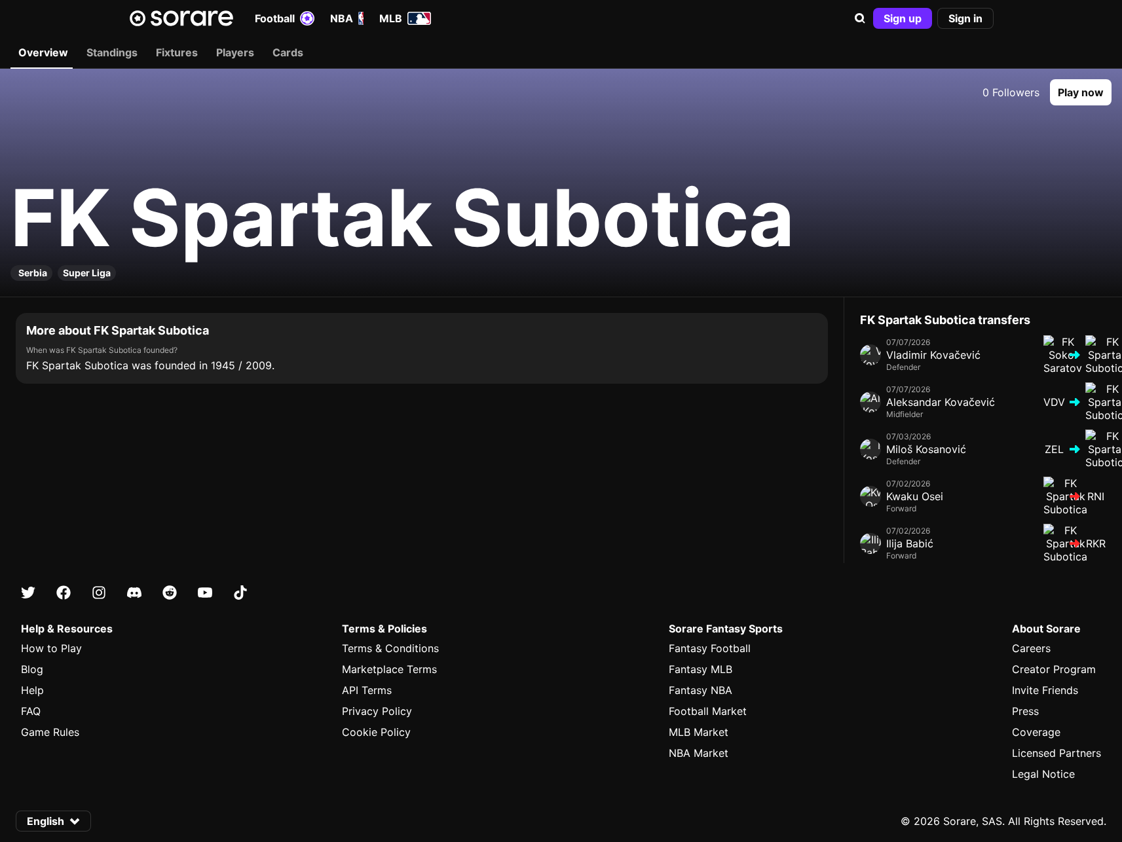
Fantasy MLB (700, 669)
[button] (860, 18)
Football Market (708, 711)
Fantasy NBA (700, 690)
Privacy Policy (377, 711)
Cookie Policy (376, 732)
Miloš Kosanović (926, 449)
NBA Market (698, 753)
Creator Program (1054, 669)
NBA (341, 18)
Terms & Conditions (390, 648)
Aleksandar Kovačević (940, 402)
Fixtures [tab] (177, 52)
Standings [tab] (112, 52)
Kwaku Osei (914, 496)
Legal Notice (1043, 773)
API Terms (367, 690)
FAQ (31, 711)
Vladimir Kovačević (933, 354)
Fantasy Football (710, 648)
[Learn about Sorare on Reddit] (169, 592)
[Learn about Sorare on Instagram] (98, 592)
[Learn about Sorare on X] (28, 592)
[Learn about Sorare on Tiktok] (240, 592)
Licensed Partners (1056, 753)
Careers (1031, 648)
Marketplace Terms (389, 669)
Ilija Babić (909, 543)
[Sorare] (181, 18)
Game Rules (50, 732)
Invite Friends (1045, 690)
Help (32, 690)
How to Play (51, 648)
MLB (390, 18)
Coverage (1036, 732)
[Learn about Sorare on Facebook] (63, 592)
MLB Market (698, 732)
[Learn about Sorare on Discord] (134, 592)
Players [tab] (235, 52)
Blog (32, 669)
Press (1025, 711)
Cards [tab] (287, 52)
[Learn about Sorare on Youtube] (205, 592)
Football (275, 18)
